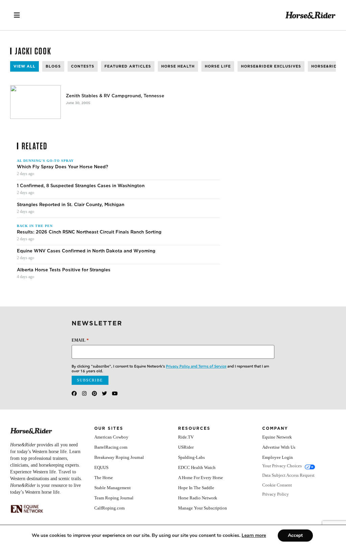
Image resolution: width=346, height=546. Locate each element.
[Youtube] (114, 393)
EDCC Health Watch (197, 467)
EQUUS (101, 467)
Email (80, 340)
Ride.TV (186, 437)
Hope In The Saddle (196, 487)
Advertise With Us (278, 447)
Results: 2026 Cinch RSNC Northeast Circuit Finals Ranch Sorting (89, 232)
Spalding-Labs (191, 457)
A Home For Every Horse (200, 477)
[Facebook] (74, 393)
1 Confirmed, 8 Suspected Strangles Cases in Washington (81, 185)
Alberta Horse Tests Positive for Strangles (63, 270)
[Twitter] (104, 393)
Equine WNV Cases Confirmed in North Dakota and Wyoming (86, 251)
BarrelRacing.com (110, 447)
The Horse (103, 477)
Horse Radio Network (197, 497)
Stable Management (112, 487)
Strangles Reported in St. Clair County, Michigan (70, 204)
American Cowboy (111, 437)
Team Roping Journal (113, 497)
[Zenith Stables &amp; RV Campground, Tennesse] (35, 102)
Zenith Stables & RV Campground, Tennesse (115, 96)
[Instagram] (84, 393)
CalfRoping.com (109, 508)
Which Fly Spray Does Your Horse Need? (62, 167)
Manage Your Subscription (202, 508)
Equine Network (277, 437)
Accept (295, 535)
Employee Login (277, 457)
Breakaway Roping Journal (119, 457)
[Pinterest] (94, 393)
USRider (186, 447)
